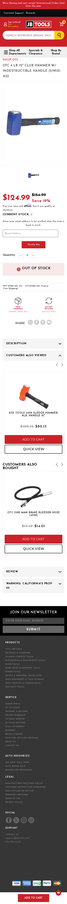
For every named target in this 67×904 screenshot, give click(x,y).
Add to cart (33, 439)
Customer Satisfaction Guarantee (25, 787)
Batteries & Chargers (17, 653)
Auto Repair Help (15, 766)
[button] (57, 365)
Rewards (30, 13)
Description (16, 343)
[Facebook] (36, 322)
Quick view (33, 449)
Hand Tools (12, 664)
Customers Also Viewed (26, 355)
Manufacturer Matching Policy (24, 783)
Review (12, 571)
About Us (10, 742)
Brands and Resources (18, 770)
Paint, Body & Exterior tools (22, 668)
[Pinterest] (42, 322)
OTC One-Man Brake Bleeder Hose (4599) (33, 514)
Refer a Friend (14, 734)
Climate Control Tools (19, 657)
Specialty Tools (14, 687)
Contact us (12, 835)
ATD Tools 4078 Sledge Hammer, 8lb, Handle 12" (33, 414)
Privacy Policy (14, 802)
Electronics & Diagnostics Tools (25, 660)
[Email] (49, 322)
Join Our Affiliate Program (21, 738)
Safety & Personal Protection (23, 676)
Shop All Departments (16, 52)
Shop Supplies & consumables (22, 683)
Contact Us (12, 745)
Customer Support (14, 13)
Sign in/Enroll (14, 22)
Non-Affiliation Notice (19, 791)
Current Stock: (18, 214)
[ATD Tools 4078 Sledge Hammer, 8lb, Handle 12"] (33, 407)
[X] (30, 322)
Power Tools (13, 672)
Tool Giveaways (14, 727)
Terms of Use (12, 798)
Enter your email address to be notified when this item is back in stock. (33, 223)
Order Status (12, 704)
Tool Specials (13, 649)
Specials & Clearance (36, 52)
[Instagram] (31, 820)
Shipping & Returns (16, 711)
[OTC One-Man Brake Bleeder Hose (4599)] (33, 506)
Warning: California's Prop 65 (29, 585)
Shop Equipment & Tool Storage (24, 679)
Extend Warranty (15, 715)
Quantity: (9, 255)
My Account (12, 708)
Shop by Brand (56, 52)
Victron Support (15, 719)
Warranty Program (16, 795)
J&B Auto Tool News (17, 762)
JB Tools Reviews (15, 723)
